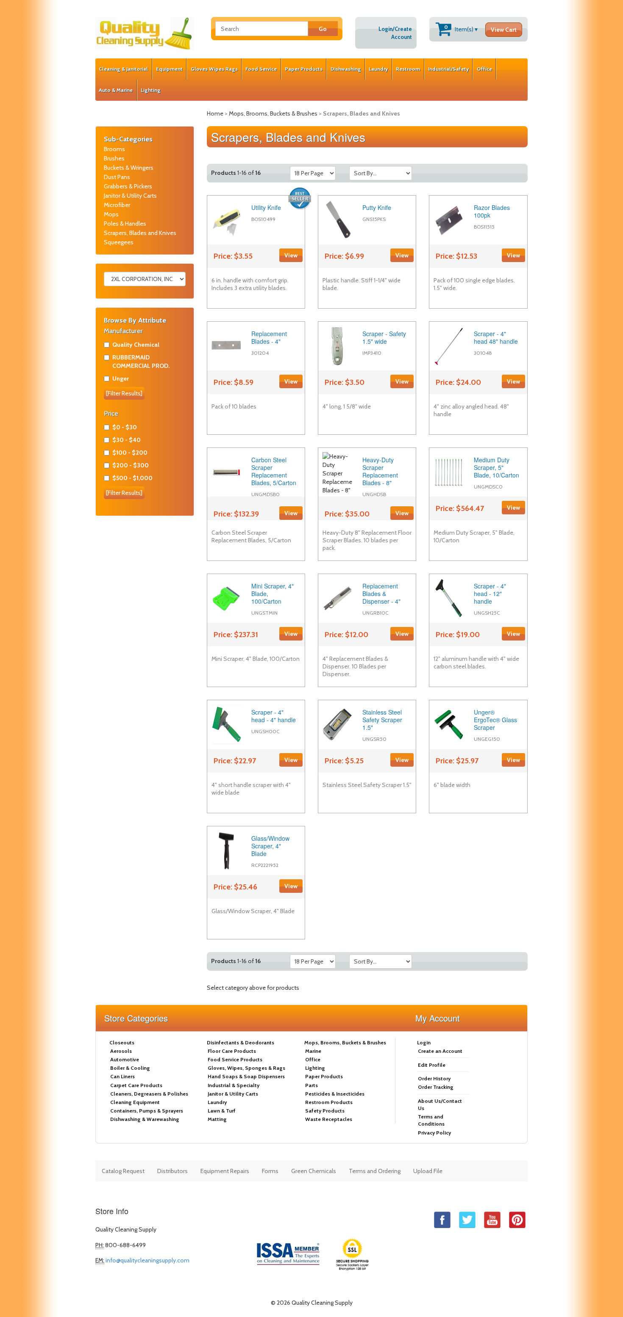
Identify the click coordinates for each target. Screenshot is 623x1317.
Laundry (378, 69)
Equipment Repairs (224, 1171)
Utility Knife (266, 207)
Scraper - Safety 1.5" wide (384, 337)
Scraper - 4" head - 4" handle (273, 715)
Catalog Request (123, 1171)
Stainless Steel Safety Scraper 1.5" (382, 719)
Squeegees (119, 242)
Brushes (114, 158)
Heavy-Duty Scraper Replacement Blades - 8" (380, 471)
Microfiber (117, 205)
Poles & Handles (125, 223)
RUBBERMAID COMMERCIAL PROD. (141, 361)
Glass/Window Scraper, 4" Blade (270, 845)
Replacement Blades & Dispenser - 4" (381, 593)
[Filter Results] (124, 393)
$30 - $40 (126, 440)
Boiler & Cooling (130, 1068)
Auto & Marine (116, 90)
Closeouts (121, 1042)
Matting (217, 1119)
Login (424, 1042)
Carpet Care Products (136, 1085)
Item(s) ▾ (480, 28)
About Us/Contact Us (440, 1104)
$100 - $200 (129, 452)
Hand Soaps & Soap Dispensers (246, 1076)
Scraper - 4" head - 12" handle (490, 593)
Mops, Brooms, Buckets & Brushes (273, 113)
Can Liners (122, 1076)
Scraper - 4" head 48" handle (496, 337)
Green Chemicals (313, 1171)
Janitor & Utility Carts (130, 195)
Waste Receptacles (328, 1119)
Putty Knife (376, 207)
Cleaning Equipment (135, 1102)
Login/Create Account (395, 32)
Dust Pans (117, 177)
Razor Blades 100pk (492, 211)
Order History (434, 1078)
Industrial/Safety (448, 69)
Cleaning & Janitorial (123, 69)
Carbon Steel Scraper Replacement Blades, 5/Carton (273, 471)
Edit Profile (431, 1065)
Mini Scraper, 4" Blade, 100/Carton (272, 593)
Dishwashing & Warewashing (144, 1119)
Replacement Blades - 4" (269, 337)
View (291, 255)
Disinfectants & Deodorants (240, 1042)
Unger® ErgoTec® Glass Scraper (495, 719)
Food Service (261, 69)
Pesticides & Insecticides (334, 1094)
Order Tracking (435, 1087)
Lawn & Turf (222, 1110)
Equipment (169, 69)
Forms (270, 1171)
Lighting (151, 90)
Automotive (124, 1059)
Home (215, 113)
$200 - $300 (130, 465)
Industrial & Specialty (233, 1085)
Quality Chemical (135, 344)
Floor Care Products (232, 1051)
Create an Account (440, 1051)
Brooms (114, 149)
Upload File (427, 1171)
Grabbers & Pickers (128, 186)
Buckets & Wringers (128, 167)
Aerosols (121, 1051)
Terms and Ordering (374, 1171)
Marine (313, 1051)
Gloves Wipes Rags (214, 69)
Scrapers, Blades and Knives (140, 233)
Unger (120, 378)
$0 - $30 (124, 427)
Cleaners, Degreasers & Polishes (149, 1094)
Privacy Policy (434, 1132)
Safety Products (325, 1110)
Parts (311, 1085)
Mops (111, 214)
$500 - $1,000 (132, 478)
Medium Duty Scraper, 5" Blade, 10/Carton (496, 467)
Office (484, 69)
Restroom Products (329, 1102)
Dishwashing (346, 69)
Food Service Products (235, 1059)
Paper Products (304, 69)
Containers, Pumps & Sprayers (146, 1110)
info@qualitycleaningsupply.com (147, 1260)
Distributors (172, 1171)
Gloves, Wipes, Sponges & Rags (246, 1068)
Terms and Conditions (431, 1120)
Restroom (408, 69)
